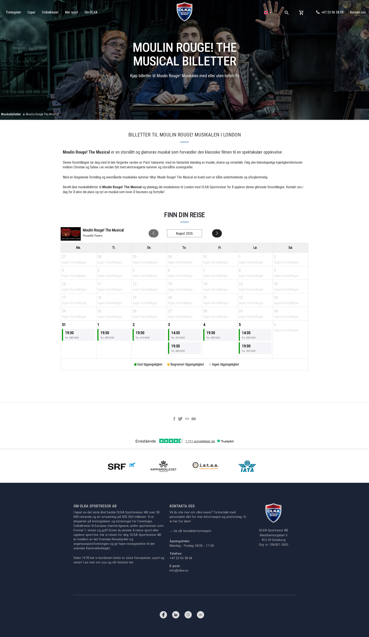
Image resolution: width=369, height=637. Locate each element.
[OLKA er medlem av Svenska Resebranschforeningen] (122, 466)
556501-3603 (279, 545)
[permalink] (187, 419)
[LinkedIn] (175, 616)
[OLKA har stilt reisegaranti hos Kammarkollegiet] (163, 466)
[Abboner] (200, 616)
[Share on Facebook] (174, 419)
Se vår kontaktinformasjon (190, 531)
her (131, 562)
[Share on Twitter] (180, 419)
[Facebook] (163, 616)
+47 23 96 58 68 (332, 12)
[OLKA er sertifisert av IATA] (247, 466)
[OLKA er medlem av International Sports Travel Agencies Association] (205, 466)
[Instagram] (188, 616)
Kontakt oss (358, 12)
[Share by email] (194, 419)
